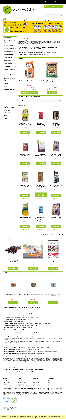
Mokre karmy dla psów (8, 51)
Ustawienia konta (36, 385)
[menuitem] (8, 20)
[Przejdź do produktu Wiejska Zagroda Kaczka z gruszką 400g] (25, 177)
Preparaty (6, 83)
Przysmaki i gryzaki (9, 319)
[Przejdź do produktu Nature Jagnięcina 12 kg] (25, 209)
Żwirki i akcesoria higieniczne (11, 325)
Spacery (5, 86)
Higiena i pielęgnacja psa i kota (9, 79)
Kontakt (49, 385)
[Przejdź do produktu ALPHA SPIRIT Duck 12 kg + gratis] (56, 177)
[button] (25, 135)
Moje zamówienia (37, 382)
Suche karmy (7, 315)
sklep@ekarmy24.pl (8, 409)
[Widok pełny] (61, 106)
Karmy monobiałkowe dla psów (9, 41)
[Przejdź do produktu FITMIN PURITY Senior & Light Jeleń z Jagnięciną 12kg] (41, 177)
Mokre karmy (7, 317)
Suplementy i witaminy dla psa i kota (9, 70)
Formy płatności (6, 382)
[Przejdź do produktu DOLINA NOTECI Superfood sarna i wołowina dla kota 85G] (41, 115)
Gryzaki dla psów (7, 60)
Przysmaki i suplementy (10, 327)
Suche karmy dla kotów (9, 48)
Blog (49, 382)
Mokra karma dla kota (8, 54)
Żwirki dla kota (7, 66)
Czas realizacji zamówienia (8, 380)
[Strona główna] (20, 9)
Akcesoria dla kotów (8, 97)
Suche (6, 323)
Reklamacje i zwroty (7, 385)
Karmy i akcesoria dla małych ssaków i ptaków (9, 106)
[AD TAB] (33, 27)
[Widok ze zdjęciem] (58, 106)
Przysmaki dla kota (8, 63)
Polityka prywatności (22, 385)
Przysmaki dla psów (8, 57)
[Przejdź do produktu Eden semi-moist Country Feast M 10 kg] (41, 146)
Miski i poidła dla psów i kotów (9, 90)
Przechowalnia (36, 384)
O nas (49, 380)
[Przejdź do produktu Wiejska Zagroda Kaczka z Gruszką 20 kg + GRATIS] (25, 115)
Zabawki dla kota (7, 103)
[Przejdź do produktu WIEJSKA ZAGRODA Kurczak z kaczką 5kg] (56, 146)
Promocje (6, 118)
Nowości (6, 115)
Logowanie (35, 380)
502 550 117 (6, 410)
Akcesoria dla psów (8, 93)
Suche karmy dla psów (8, 45)
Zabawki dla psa (7, 100)
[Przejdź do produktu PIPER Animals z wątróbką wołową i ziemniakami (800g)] (56, 115)
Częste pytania (21, 384)
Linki (49, 384)
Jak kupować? (21, 380)
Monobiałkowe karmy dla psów (11, 313)
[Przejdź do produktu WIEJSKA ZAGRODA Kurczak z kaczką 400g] (56, 209)
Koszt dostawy (6, 384)
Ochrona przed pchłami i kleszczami (9, 74)
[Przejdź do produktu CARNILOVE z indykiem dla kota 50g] (25, 146)
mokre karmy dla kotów (12, 323)
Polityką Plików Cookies (30, 416)
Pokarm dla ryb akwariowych (7, 111)
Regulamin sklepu (22, 382)
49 (60, 234)
